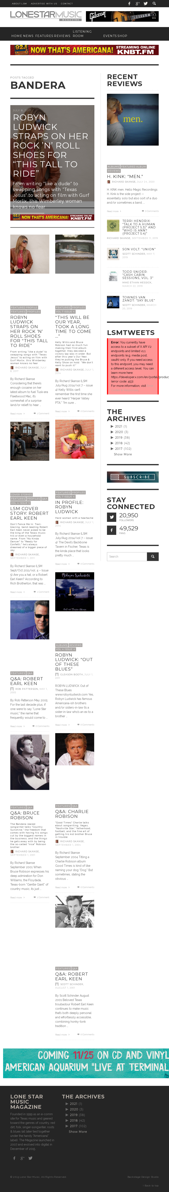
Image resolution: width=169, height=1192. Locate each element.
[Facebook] (129, 3)
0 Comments (87, 411)
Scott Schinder (71, 984)
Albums (61, 645)
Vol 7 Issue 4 (65, 311)
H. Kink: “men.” (125, 176)
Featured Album (133, 166)
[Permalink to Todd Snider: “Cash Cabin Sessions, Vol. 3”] (113, 276)
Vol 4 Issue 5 (20, 503)
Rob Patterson (26, 688)
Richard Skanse (27, 367)
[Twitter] (145, 3)
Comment (43, 413)
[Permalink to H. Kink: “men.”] (133, 119)
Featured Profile (24, 307)
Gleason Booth (71, 674)
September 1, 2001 (22, 855)
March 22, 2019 (132, 286)
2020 (119, 432)
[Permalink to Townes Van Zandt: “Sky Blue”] (113, 301)
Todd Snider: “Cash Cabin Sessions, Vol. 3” (138, 275)
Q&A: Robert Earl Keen (26, 681)
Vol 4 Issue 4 (65, 649)
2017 (119, 449)
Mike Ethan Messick (136, 282)
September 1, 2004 (68, 844)
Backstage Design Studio (143, 1176)
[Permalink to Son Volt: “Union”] (113, 253)
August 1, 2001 (65, 987)
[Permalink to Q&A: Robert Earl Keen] (29, 619)
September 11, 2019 (145, 238)
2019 (119, 437)
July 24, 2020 (146, 181)
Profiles (33, 311)
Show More (123, 454)
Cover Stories (21, 494)
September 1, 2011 (22, 558)
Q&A (44, 498)
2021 (119, 426)
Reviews (75, 645)
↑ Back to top (151, 1185)
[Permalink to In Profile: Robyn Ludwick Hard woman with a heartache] (74, 438)
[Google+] (137, 3)
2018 (119, 443)
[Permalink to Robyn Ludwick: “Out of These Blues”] (74, 591)
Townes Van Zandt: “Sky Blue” (138, 299)
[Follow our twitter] (111, 517)
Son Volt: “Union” (139, 249)
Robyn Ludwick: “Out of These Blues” (74, 662)
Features (18, 311)
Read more (16, 413)
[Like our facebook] (111, 530)
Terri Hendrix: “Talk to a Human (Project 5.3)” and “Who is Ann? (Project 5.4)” (139, 227)
